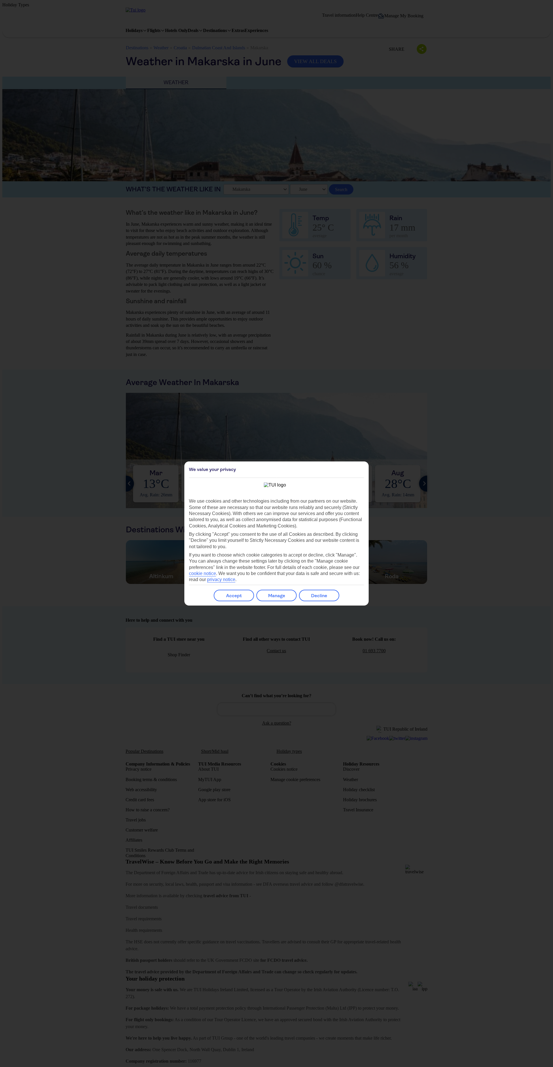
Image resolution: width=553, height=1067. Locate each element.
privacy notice (221, 579)
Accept (234, 595)
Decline (319, 595)
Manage (276, 595)
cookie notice (202, 573)
